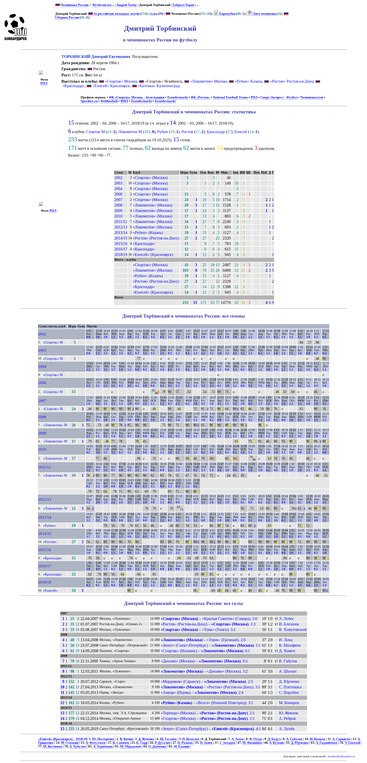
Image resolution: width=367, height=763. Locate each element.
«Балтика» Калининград (159, 86)
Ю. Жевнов (288, 713)
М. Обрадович (130, 746)
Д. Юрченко (289, 681)
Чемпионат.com (311, 97)
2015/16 (120, 243)
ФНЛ (124, 101)
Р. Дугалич (162, 743)
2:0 (105, 337)
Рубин (162, 132)
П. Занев (206, 743)
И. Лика (286, 640)
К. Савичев (121, 743)
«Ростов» (50, 542)
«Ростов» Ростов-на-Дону (291, 81)
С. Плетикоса (290, 687)
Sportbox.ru (89, 101)
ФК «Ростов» (200, 97)
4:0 (250, 403)
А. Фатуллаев (96, 743)
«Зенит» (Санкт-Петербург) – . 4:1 (211, 729)
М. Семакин (69, 743)
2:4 (162, 369)
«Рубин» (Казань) (148, 232)
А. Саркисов (341, 739)
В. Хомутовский (293, 629)
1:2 (113, 337)
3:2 (211, 353)
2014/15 (120, 238)
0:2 (162, 337)
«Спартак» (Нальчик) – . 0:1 (205, 651)
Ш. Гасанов (168, 739)
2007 (118, 199)
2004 (118, 189)
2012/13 (120, 227)
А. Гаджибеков (326, 743)
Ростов (187, 132)
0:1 (324, 337)
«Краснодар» (73, 86)
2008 (118, 205)
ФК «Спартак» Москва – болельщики (136, 97)
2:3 (105, 353)
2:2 (211, 337)
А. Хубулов (77, 746)
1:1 (268, 337)
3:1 (300, 337)
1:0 (203, 337)
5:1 (178, 520)
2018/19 (120, 254)
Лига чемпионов (264, 13)
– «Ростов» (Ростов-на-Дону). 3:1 (210, 687)
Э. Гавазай (352, 743)
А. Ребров (287, 718)
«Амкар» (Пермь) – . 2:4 (202, 692)
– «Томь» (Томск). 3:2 (198, 629)
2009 (118, 210)
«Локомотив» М (55, 425)
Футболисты (101, 5)
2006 (118, 194)
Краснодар (216, 132)
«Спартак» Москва (121, 81)
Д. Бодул (274, 739)
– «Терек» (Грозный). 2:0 (203, 640)
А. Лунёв (287, 729)
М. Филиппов (252, 743)
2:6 (276, 520)
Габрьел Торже (183, 5)
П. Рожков (185, 743)
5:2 (203, 385)
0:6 (129, 536)
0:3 (145, 337)
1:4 (113, 436)
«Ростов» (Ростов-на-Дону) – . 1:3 (208, 624)
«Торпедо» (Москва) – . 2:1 (208, 713)
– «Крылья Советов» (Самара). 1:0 (209, 618)
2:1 (137, 337)
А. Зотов (237, 739)
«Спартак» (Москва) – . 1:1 (208, 718)
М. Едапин (181, 746)
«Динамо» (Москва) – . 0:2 (204, 661)
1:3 (178, 369)
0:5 (145, 536)
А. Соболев (294, 739)
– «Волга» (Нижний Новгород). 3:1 (207, 703)
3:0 (98, 337)
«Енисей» (50, 590)
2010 (118, 216)
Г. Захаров (227, 743)
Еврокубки (226, 13)
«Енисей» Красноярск (111, 86)
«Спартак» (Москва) (150, 178)
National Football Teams (230, 97)
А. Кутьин (276, 743)
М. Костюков (52, 746)
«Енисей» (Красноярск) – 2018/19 (62, 739)
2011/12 (120, 221)
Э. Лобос (286, 618)
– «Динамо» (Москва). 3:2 (204, 671)
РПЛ (43, 83)
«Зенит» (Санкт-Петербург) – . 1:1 (211, 645)
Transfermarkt (177, 97)
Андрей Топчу (126, 5)
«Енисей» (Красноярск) (153, 254)
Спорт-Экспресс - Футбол (279, 97)
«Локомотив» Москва (208, 81)
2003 (118, 183)
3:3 (121, 337)
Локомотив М (130, 132)
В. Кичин (126, 739)
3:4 (153, 337)
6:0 (137, 369)
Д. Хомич (287, 651)
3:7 (88, 536)
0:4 (113, 585)
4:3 (195, 337)
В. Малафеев (290, 645)
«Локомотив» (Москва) (152, 205)
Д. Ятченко (146, 739)
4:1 (137, 385)
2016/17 (120, 249)
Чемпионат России (74, 5)
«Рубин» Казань (248, 81)
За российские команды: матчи (116, 13)
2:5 (235, 353)
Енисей (240, 132)
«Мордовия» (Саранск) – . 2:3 (207, 681)
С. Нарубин (289, 692)
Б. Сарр (142, 743)
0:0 (88, 337)
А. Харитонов (103, 746)
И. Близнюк (289, 624)
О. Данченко (157, 746)
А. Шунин (288, 671)
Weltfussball (109, 101)
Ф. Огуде (255, 739)
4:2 (268, 470)
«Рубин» (49, 526)
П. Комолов (190, 739)
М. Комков (317, 739)
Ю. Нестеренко (103, 739)
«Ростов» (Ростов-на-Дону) (156, 238)
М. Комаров (289, 703)
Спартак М (95, 132)
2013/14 (120, 232)
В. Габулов (288, 661)
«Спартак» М (53, 342)
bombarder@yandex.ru (341, 756)
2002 (118, 178)
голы (153, 13)
